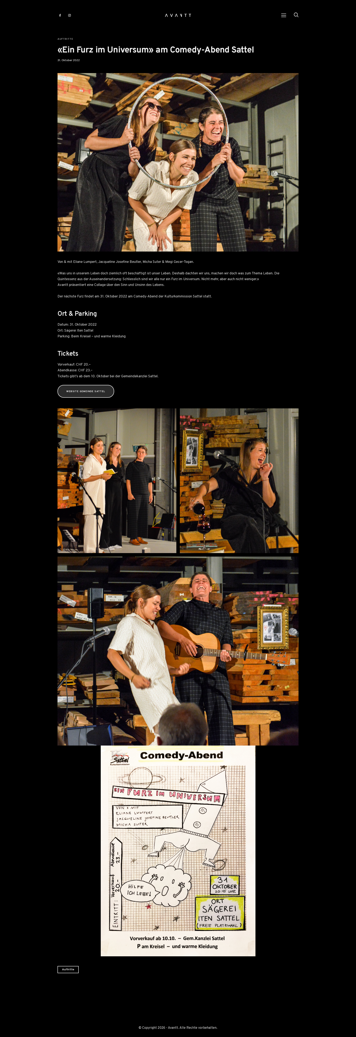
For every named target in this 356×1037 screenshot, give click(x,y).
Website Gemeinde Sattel (85, 391)
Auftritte (65, 39)
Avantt (173, 1028)
